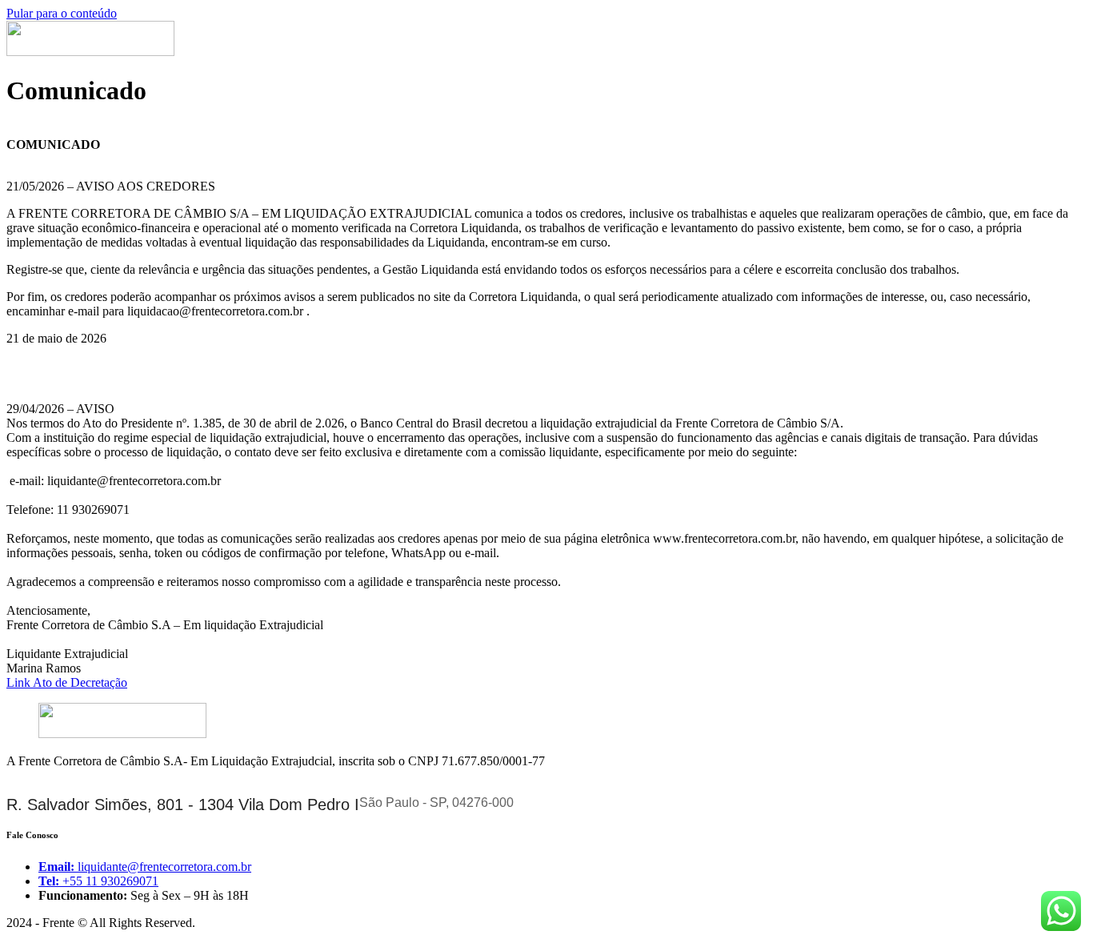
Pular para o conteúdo (61, 13)
